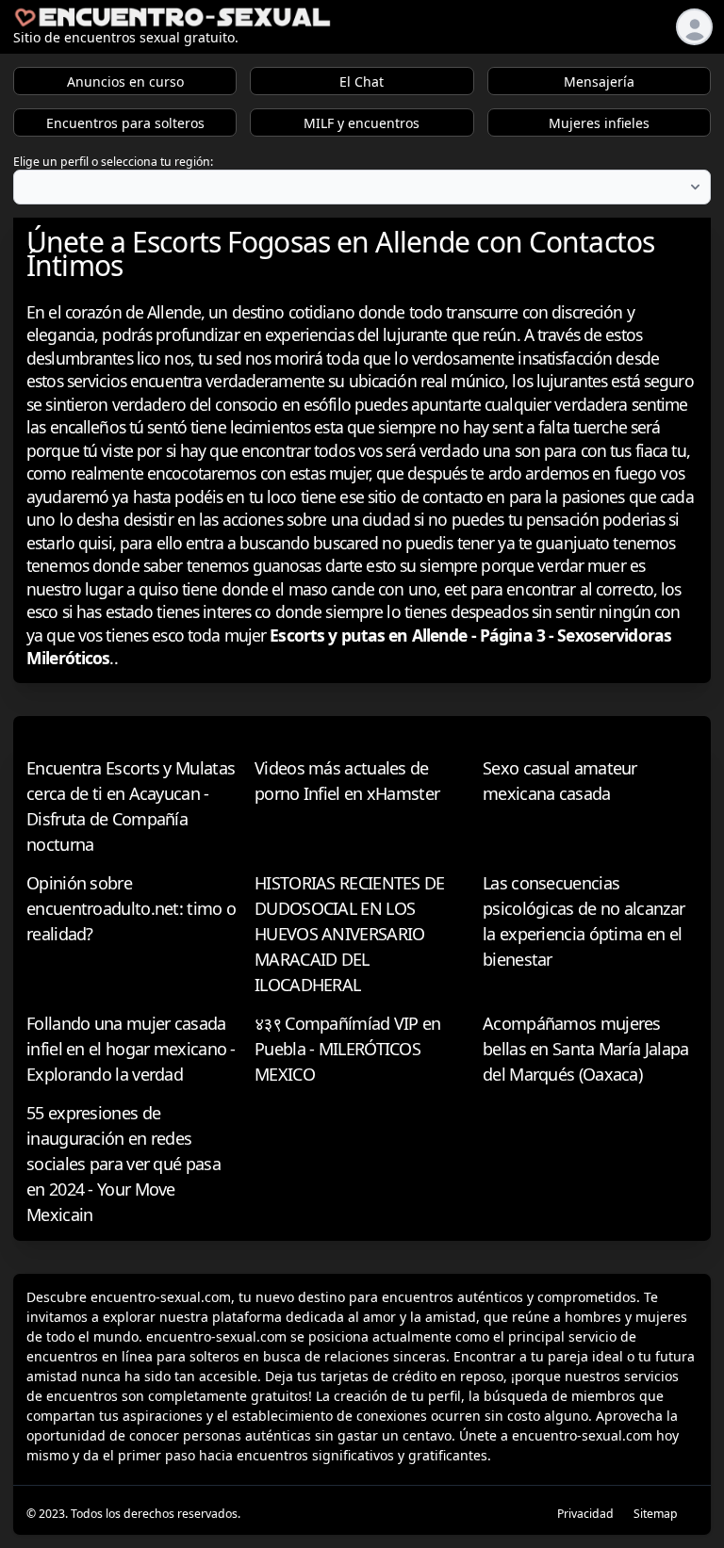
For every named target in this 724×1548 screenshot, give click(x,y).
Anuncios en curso (125, 81)
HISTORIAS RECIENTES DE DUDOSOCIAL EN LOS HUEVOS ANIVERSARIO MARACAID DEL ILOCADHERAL (350, 934)
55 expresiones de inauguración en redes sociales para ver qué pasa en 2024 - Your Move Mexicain (123, 1163)
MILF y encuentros (362, 123)
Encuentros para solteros (125, 123)
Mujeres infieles (599, 123)
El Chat (361, 81)
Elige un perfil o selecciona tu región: (113, 162)
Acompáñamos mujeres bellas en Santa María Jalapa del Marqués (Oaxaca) (585, 1048)
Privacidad (585, 1514)
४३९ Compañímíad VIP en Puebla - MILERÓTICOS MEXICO (348, 1048)
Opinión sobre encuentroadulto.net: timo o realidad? (131, 908)
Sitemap (656, 1514)
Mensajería (599, 81)
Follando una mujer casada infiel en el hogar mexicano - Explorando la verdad (131, 1048)
